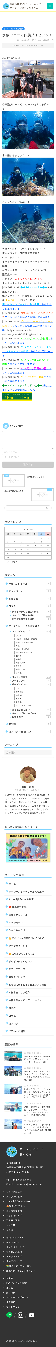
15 (41, 545)
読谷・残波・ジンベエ (25, 652)
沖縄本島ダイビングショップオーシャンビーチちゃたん (25, 6)
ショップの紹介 (14, 1191)
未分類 (29, 724)
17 (8, 549)
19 (21, 549)
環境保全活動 (13, 1220)
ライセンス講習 (31, 677)
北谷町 (19, 656)
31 (8, 557)
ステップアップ (30, 680)
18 (14, 549)
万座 (18, 645)
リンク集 (10, 1225)
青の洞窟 (19, 692)
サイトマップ (13, 1306)
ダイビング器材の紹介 (30, 615)
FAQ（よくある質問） (17, 1283)
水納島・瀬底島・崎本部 (26, 639)
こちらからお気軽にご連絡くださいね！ (27, 326)
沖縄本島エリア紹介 (19, 992)
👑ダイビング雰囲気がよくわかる (27, 938)
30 (48, 553)
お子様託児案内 (14, 1210)
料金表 (12, 1008)
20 (28, 549)
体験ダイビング (31, 684)
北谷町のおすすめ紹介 (30, 618)
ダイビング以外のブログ (30, 713)
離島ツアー (20, 669)
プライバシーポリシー (17, 1297)
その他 (19, 672)
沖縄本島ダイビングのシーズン (25, 1000)
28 (34, 553)
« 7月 (7, 561)
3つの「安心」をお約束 (21, 899)
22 (41, 549)
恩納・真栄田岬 (22, 649)
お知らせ (29, 598)
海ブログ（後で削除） (29, 731)
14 (34, 545)
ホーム (12, 883)
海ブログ (13, 1023)
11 (14, 545)
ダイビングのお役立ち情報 (30, 611)
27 (28, 553)
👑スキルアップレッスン (22, 953)
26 (21, 553)
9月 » (14, 561)
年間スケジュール (29, 583)
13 (28, 545)
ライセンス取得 (14, 1251)
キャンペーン (29, 591)
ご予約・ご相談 (17, 1031)
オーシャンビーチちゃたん (32, 1151)
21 (34, 549)
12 (21, 545)
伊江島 (19, 635)
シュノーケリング (23, 705)
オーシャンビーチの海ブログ (13, 29)
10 (8, 545)
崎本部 (19, 695)
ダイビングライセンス (20, 961)
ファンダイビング (31, 631)
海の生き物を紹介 (30, 709)
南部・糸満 (20, 662)
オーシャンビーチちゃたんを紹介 (26, 891)
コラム (29, 606)
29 (41, 553)
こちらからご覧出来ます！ (27, 351)
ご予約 (9, 1229)
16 (48, 545)
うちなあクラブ (17, 930)
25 (14, 553)
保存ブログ (30, 716)
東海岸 (19, 659)
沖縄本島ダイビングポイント (20, 1270)
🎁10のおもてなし (19, 907)
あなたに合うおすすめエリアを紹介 (27, 984)
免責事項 (10, 1302)
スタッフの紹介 (14, 1196)
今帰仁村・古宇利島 (24, 642)
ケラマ (19, 666)
